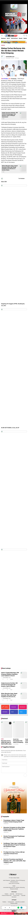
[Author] (3, 57)
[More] (18, 679)
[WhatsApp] (18, 908)
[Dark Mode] (26, 35)
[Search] (24, 35)
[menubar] (2, 35)
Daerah (3, 45)
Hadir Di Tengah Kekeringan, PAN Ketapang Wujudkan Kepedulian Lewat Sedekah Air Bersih (10, 674)
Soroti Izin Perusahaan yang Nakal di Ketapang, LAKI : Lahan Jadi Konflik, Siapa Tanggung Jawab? (15, 860)
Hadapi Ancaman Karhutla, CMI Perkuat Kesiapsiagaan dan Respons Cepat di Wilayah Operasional (10, 115)
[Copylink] (21, 908)
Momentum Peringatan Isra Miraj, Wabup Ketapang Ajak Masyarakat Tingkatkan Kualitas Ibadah (14, 829)
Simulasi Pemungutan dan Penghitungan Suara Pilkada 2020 (14, 836)
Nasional (5, 719)
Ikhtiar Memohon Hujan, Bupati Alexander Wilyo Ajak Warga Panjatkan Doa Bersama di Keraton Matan (10, 168)
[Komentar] (8, 908)
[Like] (3, 908)
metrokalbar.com (10, 56)
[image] (24, 675)
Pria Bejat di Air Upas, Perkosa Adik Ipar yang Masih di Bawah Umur (14, 852)
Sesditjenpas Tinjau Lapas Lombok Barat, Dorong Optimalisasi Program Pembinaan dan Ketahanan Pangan (14, 845)
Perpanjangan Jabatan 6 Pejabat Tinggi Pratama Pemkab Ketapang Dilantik (14, 821)
